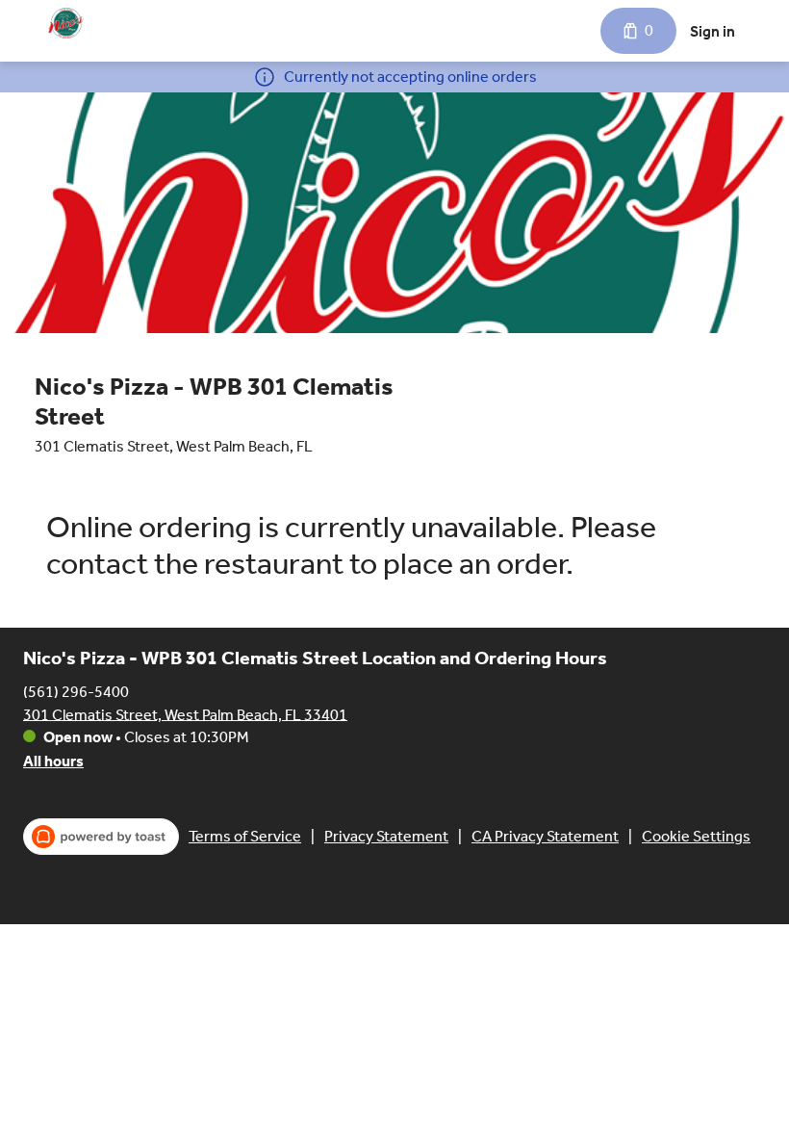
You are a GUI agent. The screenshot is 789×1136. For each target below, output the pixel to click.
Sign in (712, 31)
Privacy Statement (386, 836)
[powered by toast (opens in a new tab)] (101, 836)
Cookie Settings (696, 836)
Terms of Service (245, 836)
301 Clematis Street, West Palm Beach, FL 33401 (185, 714)
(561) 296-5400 (76, 691)
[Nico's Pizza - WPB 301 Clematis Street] (66, 23)
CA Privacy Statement (545, 836)
